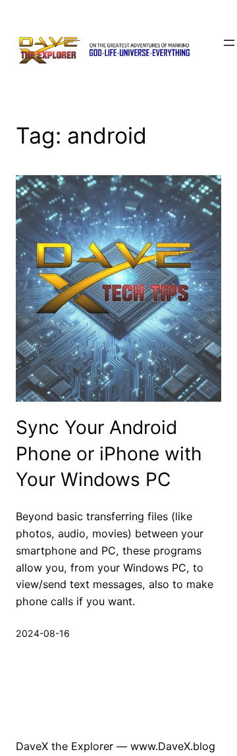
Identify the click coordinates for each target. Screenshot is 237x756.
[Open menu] (229, 43)
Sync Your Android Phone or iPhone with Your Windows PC (109, 453)
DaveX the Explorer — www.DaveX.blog (115, 746)
